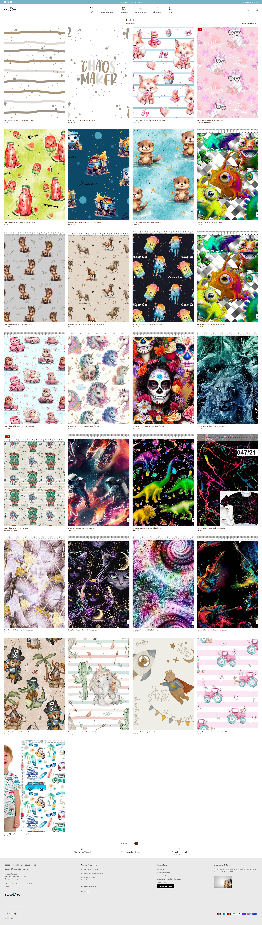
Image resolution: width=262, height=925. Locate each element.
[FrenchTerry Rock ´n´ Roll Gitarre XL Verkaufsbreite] (227, 582)
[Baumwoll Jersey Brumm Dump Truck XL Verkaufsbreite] (99, 174)
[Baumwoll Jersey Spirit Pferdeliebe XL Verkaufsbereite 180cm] (99, 276)
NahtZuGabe (13, 919)
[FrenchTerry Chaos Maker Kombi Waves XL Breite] (34, 72)
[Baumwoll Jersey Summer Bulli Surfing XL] (34, 786)
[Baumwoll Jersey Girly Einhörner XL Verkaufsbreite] (99, 378)
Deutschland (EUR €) (13, 914)
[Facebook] (5, 2)
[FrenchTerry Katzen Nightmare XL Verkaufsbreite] (99, 582)
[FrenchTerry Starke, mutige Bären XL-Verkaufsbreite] (163, 684)
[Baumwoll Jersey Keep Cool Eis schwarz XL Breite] (163, 276)
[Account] (247, 10)
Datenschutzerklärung (164, 872)
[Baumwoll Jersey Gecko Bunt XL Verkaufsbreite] (227, 276)
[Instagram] (8, 2)
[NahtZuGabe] (10, 9)
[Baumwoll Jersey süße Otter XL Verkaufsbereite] (163, 174)
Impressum (161, 869)
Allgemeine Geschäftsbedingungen (169, 879)
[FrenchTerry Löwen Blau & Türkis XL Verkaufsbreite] (227, 378)
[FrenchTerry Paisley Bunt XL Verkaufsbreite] (163, 582)
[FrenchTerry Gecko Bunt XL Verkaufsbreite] (227, 174)
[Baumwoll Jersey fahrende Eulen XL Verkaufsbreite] (34, 378)
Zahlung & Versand (163, 876)
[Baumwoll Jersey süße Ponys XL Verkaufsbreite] (34, 276)
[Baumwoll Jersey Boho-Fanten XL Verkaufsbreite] (99, 684)
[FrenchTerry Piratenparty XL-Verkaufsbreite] (34, 684)
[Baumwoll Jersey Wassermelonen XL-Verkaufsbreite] (34, 174)
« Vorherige (125, 843)
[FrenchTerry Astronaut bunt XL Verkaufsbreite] (99, 480)
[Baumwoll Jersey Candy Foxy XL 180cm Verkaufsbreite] (163, 72)
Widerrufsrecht (162, 882)
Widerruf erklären (165, 886)
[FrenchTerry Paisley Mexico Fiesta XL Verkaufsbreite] (163, 378)
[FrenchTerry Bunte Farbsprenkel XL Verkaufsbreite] (227, 480)
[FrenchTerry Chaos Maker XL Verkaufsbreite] (99, 72)
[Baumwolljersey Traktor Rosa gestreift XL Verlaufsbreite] (227, 684)
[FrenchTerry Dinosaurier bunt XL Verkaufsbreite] (163, 480)
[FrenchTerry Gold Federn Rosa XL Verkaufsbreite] (34, 582)
